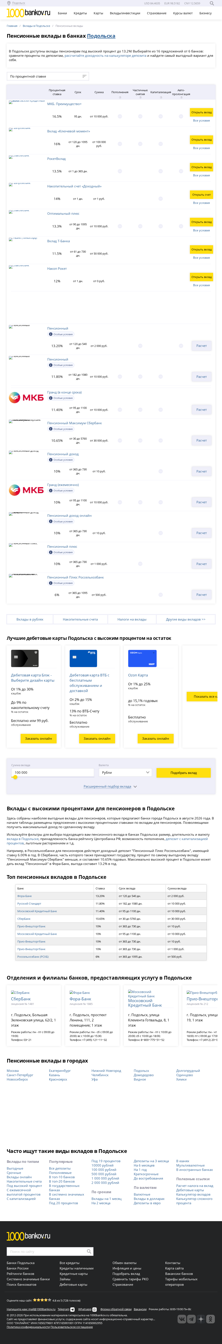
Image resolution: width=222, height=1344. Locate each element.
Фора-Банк (24, 896)
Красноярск (58, 1079)
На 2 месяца (100, 1203)
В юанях (182, 1161)
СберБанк (24, 919)
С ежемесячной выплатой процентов (24, 1192)
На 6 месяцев (144, 1165)
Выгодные (15, 1168)
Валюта (104, 765)
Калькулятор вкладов (193, 1194)
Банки (63, 13)
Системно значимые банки (28, 1279)
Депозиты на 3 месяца (151, 1161)
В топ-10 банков (62, 1177)
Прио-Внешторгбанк (31, 926)
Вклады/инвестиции (125, 13)
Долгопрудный (188, 1070)
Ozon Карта (138, 675)
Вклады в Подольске (36, 26)
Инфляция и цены (127, 1268)
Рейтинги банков (20, 1273)
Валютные (142, 1194)
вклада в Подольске (23, 839)
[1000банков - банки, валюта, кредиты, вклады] (210, 1319)
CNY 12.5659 (192, 3)
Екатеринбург (60, 1070)
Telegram (63, 1309)
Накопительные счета (80, 619)
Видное (140, 1079)
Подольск (141, 1070)
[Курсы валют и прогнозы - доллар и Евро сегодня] (182, 1319)
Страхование (157, 13)
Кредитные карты (74, 1273)
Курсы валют (183, 13)
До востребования (148, 1178)
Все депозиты (60, 1168)
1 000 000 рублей (105, 1178)
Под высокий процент (24, 1185)
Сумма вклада (20, 765)
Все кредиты (70, 1263)
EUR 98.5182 (172, 3)
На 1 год (140, 1169)
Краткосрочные (146, 1174)
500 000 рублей (103, 1174)
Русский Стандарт (29, 903)
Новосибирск (17, 1079)
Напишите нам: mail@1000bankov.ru (31, 1309)
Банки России (18, 1268)
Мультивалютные (190, 1165)
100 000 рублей (103, 1169)
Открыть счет (201, 195)
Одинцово (184, 1075)
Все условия (201, 120)
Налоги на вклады (132, 619)
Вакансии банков (179, 1273)
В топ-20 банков (62, 1181)
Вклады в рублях (29, 619)
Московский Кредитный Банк (37, 911)
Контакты (172, 1263)
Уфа (94, 1079)
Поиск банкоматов (21, 1284)
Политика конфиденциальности (28, 1327)
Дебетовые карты (190, 1190)
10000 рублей (102, 1165)
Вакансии (140, 1309)
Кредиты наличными (77, 1268)
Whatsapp (84, 1309)
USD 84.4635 (152, 3)
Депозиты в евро (147, 1203)
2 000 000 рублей (105, 1182)
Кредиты (81, 13)
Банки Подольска (20, 1263)
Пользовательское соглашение (72, 1327)
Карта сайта (174, 1268)
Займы (65, 1279)
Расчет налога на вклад (194, 1185)
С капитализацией (21, 1198)
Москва (13, 1070)
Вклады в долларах (149, 1198)
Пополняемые (60, 1172)
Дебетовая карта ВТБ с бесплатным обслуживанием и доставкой (89, 683)
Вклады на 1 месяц (106, 1198)
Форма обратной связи (116, 1309)
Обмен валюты (125, 1263)
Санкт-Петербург (20, 1075)
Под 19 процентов (106, 1161)
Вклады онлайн (19, 1177)
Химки (181, 1079)
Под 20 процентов (63, 1203)
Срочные (14, 1172)
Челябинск (100, 1075)
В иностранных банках (194, 1169)
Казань (54, 1075)
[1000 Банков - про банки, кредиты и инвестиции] (201, 1319)
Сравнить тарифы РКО (131, 1279)
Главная (12, 26)
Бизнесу (205, 13)
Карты (99, 13)
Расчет (201, 345)
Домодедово (144, 1075)
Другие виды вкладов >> (186, 619)
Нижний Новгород (106, 1070)
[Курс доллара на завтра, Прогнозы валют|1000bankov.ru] (191, 1319)
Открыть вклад (201, 112)
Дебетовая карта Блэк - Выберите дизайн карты (32, 678)
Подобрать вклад (184, 773)
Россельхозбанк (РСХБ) (33, 957)
